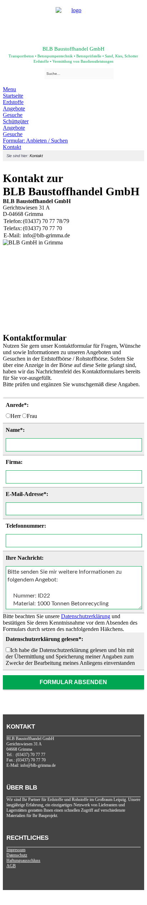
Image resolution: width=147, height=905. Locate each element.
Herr (15, 416)
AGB (11, 865)
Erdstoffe (13, 102)
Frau (32, 416)
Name (13, 430)
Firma (13, 462)
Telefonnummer (25, 526)
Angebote (14, 108)
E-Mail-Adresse (25, 494)
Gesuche (12, 115)
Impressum (15, 849)
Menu (9, 89)
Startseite (13, 96)
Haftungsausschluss (23, 860)
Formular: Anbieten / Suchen (35, 141)
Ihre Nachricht (24, 558)
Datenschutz (16, 855)
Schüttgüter (16, 121)
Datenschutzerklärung (85, 616)
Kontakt (12, 147)
